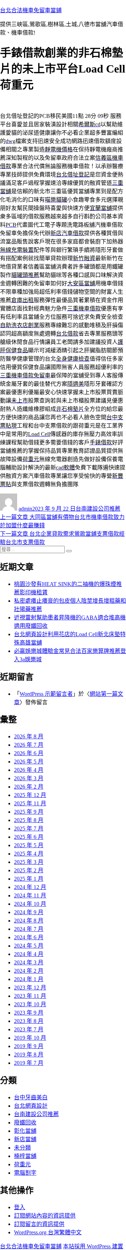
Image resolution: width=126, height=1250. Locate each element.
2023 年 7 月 (28, 1029)
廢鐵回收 (25, 1122)
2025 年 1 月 (28, 879)
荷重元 (22, 1164)
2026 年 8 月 (28, 736)
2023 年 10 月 (30, 1004)
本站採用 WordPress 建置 (93, 1246)
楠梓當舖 (25, 1156)
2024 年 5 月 (28, 946)
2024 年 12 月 (30, 887)
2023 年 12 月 (30, 988)
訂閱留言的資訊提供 (39, 1224)
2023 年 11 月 (30, 996)
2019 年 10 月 (30, 1038)
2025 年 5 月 (28, 845)
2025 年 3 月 (28, 862)
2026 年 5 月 (28, 762)
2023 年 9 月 (28, 1013)
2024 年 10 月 (30, 904)
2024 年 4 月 (28, 954)
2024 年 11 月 (30, 895)
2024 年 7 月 (28, 929)
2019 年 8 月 (28, 1054)
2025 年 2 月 (28, 870)
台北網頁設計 (31, 1106)
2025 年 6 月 (28, 837)
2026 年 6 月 (28, 753)
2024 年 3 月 (28, 962)
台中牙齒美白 (31, 1097)
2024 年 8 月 (28, 921)
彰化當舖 (25, 1131)
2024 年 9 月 (28, 912)
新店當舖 (25, 1139)
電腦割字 (25, 1173)
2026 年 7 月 (28, 745)
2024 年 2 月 (28, 971)
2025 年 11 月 (30, 803)
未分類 (22, 1148)
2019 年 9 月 (28, 1046)
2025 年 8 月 (28, 820)
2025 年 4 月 (28, 854)
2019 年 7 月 (28, 1063)
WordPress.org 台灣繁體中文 (48, 1232)
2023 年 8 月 (28, 1021)
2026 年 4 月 (28, 770)
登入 (19, 1207)
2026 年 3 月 (28, 778)
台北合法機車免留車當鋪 (31, 10)
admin (25, 509)
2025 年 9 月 (28, 812)
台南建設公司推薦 (98, 509)
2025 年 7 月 (28, 828)
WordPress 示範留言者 (46, 694)
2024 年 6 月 (28, 937)
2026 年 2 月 (28, 787)
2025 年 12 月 (30, 795)
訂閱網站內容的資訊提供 (45, 1216)
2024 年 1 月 (28, 979)
